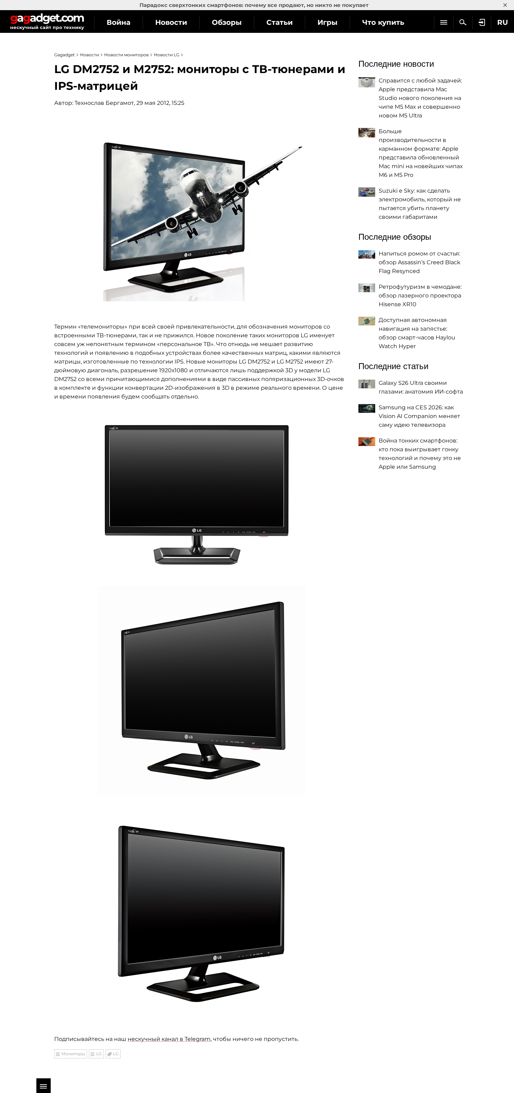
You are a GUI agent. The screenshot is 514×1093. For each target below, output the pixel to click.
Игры (327, 22)
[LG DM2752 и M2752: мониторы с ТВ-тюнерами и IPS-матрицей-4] (201, 916)
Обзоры (227, 22)
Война (118, 22)
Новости (171, 22)
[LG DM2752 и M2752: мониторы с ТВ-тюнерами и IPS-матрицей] (201, 210)
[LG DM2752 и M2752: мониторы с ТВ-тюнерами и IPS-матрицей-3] (201, 691)
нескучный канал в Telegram (169, 1039)
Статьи (279, 22)
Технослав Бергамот (104, 103)
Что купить (383, 22)
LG (99, 1053)
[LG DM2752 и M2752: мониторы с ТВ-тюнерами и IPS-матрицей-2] (201, 490)
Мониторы (73, 1053)
